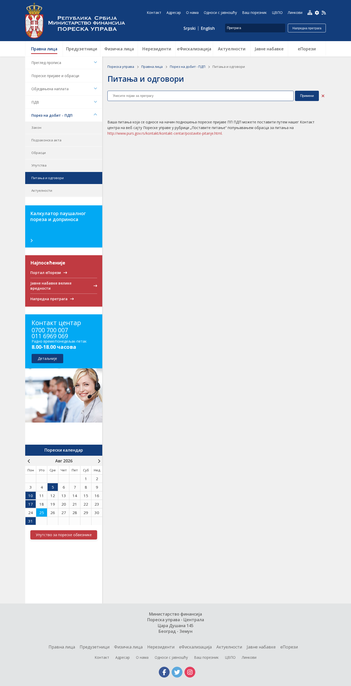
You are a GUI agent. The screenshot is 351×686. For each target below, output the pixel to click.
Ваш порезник (206, 657)
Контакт (102, 657)
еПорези (289, 647)
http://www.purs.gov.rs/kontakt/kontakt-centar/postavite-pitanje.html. (165, 133)
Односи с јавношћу (171, 657)
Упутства (39, 165)
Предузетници (94, 647)
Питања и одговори (47, 178)
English (208, 28)
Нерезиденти (160, 647)
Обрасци (38, 152)
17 (30, 504)
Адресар (122, 657)
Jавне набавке (261, 647)
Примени (307, 96)
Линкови (249, 657)
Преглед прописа (46, 62)
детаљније (47, 358)
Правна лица (152, 66)
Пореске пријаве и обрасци (55, 75)
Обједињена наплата (50, 88)
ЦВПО (230, 657)
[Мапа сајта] (310, 12)
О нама (142, 657)
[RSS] (324, 13)
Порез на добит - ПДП (51, 115)
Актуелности (41, 190)
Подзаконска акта (46, 140)
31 (30, 521)
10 (30, 495)
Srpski (189, 28)
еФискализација (195, 647)
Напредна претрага (306, 28)
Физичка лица (128, 647)
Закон (36, 127)
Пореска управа (78, 20)
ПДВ (35, 102)
